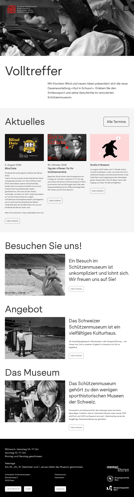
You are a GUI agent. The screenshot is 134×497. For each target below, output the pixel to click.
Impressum (59, 477)
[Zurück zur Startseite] (22, 9)
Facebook (60, 489)
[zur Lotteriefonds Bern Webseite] (118, 468)
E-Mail (28, 489)
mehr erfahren (76, 289)
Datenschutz (60, 474)
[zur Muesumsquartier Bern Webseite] (118, 488)
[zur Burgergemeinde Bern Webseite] (118, 478)
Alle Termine (116, 122)
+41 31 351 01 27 (13, 489)
